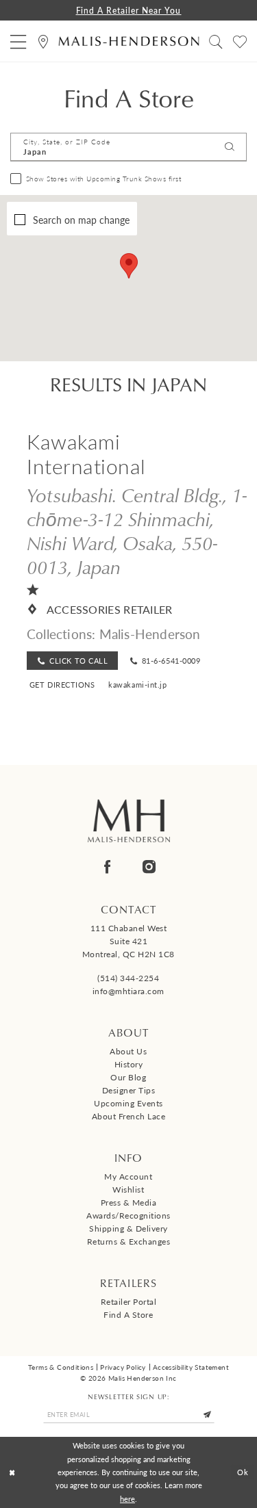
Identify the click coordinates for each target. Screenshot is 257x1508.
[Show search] (216, 41)
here (127, 1498)
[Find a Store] (44, 41)
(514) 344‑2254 (128, 978)
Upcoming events (128, 1103)
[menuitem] (18, 41)
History (128, 1064)
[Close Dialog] (12, 1472)
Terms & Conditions (60, 1367)
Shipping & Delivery (128, 1228)
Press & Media (129, 1202)
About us (128, 1051)
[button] (18, 41)
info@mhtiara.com (128, 991)
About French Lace (129, 1116)
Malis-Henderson (150, 634)
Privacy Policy (123, 1367)
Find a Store (128, 1315)
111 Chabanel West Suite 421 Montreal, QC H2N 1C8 (128, 941)
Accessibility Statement (191, 1367)
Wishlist (128, 1189)
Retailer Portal (129, 1302)
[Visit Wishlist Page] (240, 41)
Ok (243, 1471)
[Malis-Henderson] (128, 41)
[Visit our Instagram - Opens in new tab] (149, 867)
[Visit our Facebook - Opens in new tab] (107, 867)
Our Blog (128, 1077)
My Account (128, 1176)
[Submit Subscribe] (208, 1414)
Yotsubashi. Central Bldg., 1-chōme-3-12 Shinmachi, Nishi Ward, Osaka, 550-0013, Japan (137, 530)
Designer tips (129, 1090)
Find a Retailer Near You (129, 10)
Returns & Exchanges (129, 1241)
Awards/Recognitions (128, 1215)
